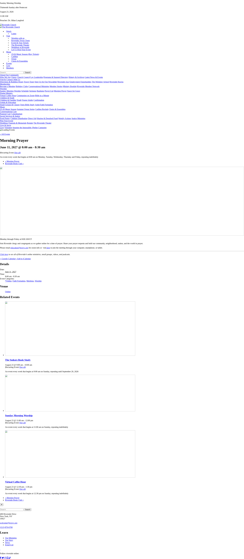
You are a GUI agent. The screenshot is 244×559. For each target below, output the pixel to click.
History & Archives (76, 77)
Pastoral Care (5, 114)
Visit (8, 36)
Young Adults (27, 100)
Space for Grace (73, 91)
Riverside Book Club (14, 164)
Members (10, 68)
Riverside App (63, 82)
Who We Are (5, 77)
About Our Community (9, 75)
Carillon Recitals (41, 109)
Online (8, 292)
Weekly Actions (64, 118)
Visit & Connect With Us (10, 79)
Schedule (25, 91)
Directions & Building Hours (11, 82)
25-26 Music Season (8, 109)
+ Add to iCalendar (23, 259)
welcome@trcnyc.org (8, 523)
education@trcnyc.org (19, 248)
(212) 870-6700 (6, 527)
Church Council (23, 77)
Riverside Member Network (88, 86)
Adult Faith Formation (44, 105)
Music (8, 52)
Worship (3, 89)
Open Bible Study (27, 105)
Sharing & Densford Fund (47, 118)
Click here (4, 254)
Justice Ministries (78, 118)
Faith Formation (19, 281)
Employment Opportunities (80, 82)
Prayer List (49, 91)
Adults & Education (8, 102)
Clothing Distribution (18, 118)
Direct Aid (32, 118)
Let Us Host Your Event (21, 50)
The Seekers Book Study (18, 360)
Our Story (9, 540)
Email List (9, 545)
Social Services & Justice (10, 116)
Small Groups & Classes (10, 105)
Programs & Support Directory (55, 77)
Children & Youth (7, 98)
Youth (19, 100)
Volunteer (8, 128)
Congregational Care (8, 112)
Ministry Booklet (70, 86)
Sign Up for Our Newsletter (46, 82)
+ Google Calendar (7, 259)
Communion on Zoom (26, 95)
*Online (8, 281)
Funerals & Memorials (17, 123)
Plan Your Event (6, 121)
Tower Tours (29, 82)
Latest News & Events (94, 77)
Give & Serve (5, 125)
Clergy (14, 77)
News (7, 542)
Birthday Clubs (22, 86)
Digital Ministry (6, 93)
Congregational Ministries (38, 86)
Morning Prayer (60, 91)
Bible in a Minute (42, 95)
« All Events (5, 134)
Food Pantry (5, 118)
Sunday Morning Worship (10, 91)
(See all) (17, 153)
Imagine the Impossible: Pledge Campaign (30, 128)
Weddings (4, 123)
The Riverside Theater (42, 123)
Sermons (32, 91)
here (48, 248)
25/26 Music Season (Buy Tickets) (25, 54)
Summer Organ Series (26, 109)
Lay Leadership (36, 77)
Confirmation (38, 100)
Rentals (30, 123)
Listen (13, 34)
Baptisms (40, 91)
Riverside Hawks (116, 82)
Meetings (30, 281)
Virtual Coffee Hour (8, 95)
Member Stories (56, 86)
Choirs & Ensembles (19, 61)
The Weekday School (100, 82)
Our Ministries (11, 538)
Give (2, 128)
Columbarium (16, 114)
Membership (5, 84)
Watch (8, 31)
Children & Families (8, 100)
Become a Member (7, 86)
